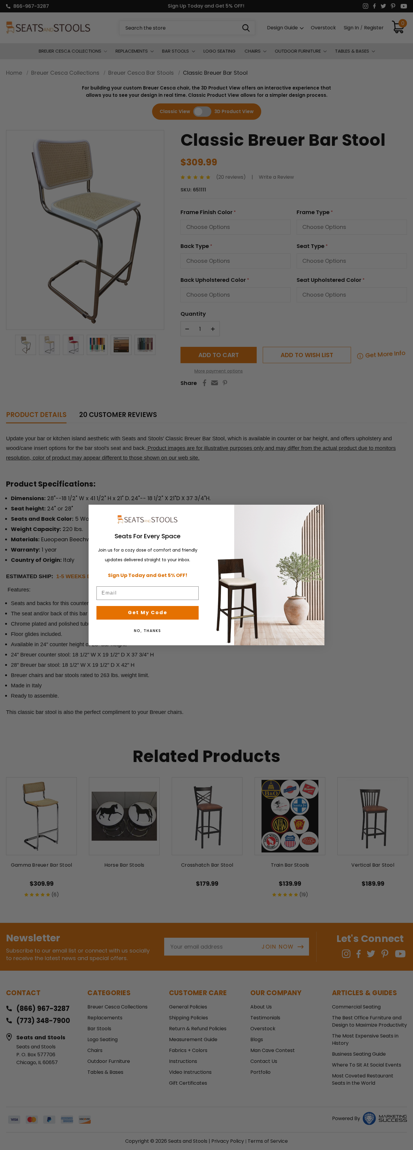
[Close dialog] (317, 511)
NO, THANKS (147, 630)
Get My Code (147, 612)
